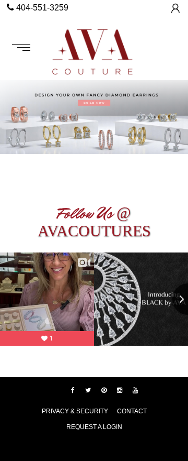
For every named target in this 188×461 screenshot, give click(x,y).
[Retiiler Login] (175, 8)
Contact (132, 411)
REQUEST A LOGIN (94, 427)
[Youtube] (135, 390)
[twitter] (88, 390)
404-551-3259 (42, 7)
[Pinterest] (104, 390)
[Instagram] (119, 390)
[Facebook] (73, 390)
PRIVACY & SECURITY (75, 411)
